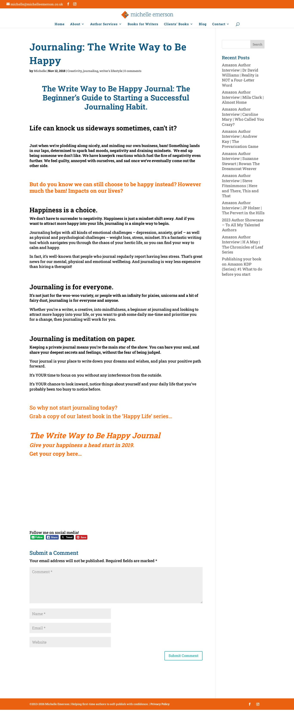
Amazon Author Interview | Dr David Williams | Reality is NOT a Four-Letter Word (240, 75)
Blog (203, 24)
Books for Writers (143, 24)
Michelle (40, 71)
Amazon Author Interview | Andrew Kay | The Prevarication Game (240, 139)
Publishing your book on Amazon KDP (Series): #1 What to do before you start (242, 266)
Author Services (104, 24)
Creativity (74, 71)
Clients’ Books (176, 24)
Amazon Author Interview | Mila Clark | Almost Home (243, 97)
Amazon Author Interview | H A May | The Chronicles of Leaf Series (242, 244)
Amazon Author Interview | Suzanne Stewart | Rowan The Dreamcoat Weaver (241, 161)
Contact (218, 24)
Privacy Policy (160, 704)
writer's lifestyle (110, 71)
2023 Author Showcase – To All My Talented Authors (242, 225)
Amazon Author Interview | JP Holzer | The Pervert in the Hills (243, 207)
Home (60, 24)
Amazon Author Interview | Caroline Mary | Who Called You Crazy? (243, 116)
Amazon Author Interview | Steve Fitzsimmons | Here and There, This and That (240, 185)
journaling (90, 71)
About (75, 24)
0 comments (132, 71)
